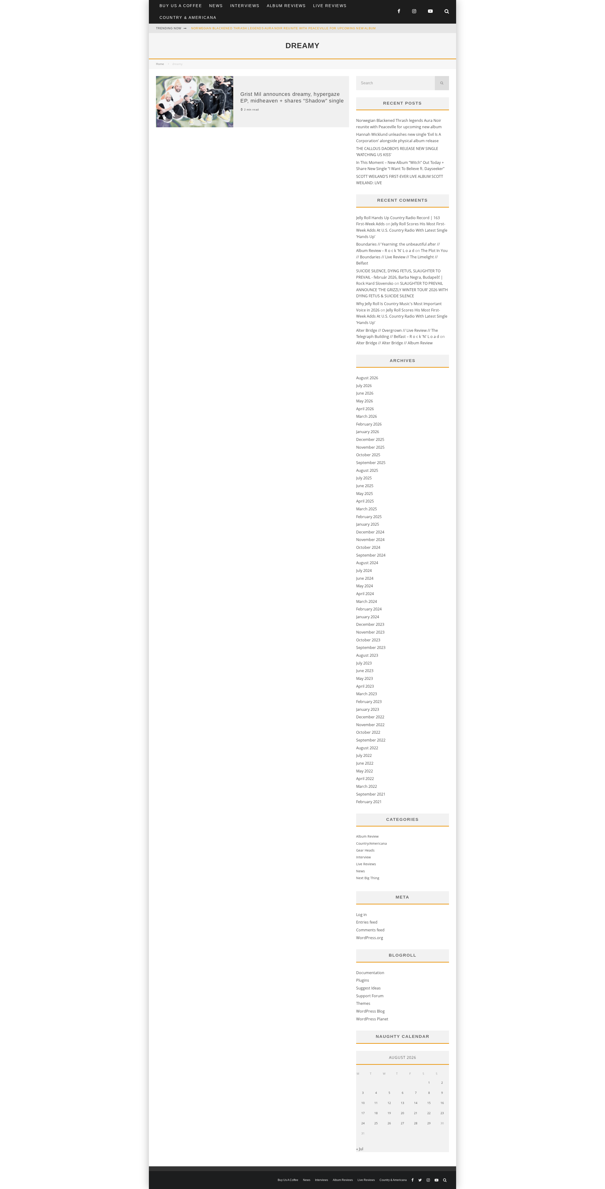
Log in (361, 914)
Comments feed (370, 930)
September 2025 (370, 462)
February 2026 (369, 424)
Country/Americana (371, 843)
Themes (363, 1003)
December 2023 (370, 624)
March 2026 (366, 416)
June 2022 (364, 763)
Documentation (370, 972)
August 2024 (367, 562)
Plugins (362, 980)
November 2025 (370, 447)
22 (429, 1113)
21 (415, 1113)
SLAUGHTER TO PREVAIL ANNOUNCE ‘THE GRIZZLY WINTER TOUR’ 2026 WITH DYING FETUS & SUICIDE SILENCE (402, 289)
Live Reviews (330, 6)
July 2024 (364, 570)
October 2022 (368, 732)
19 (389, 1113)
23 (442, 1113)
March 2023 (366, 693)
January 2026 (367, 431)
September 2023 (370, 647)
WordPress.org (369, 937)
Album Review (367, 836)
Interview (363, 857)
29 (429, 1123)
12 (389, 1103)
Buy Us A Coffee (181, 6)
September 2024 (370, 555)
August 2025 (367, 470)
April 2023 (365, 686)
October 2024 (368, 547)
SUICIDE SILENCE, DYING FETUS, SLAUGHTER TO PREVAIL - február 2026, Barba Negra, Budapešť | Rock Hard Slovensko (399, 277)
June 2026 (364, 393)
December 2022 (370, 717)
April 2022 (365, 778)
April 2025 (365, 501)
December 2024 (370, 532)
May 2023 (364, 678)
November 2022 (370, 724)
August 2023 (367, 655)
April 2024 (365, 593)
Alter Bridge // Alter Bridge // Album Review (394, 342)
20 (402, 1113)
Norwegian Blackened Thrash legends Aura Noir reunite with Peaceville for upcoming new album (283, 28)
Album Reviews (286, 6)
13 (402, 1103)
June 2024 (364, 578)
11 (376, 1103)
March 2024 (366, 601)
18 (376, 1113)
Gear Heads (365, 850)
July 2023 (364, 663)
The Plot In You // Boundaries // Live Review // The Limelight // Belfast (402, 257)
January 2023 (367, 709)
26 (389, 1123)
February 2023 (369, 701)
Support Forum (370, 995)
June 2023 (364, 670)
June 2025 (364, 485)
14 (415, 1103)
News (216, 6)
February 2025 (369, 516)
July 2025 (364, 478)
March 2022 (366, 786)
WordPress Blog (370, 1011)
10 (363, 1103)
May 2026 (364, 401)
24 (363, 1123)
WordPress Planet (372, 1019)
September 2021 (370, 794)
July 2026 (364, 385)
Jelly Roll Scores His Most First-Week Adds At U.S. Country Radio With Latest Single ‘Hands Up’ (401, 230)
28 (415, 1123)
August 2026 (367, 377)
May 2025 (364, 493)
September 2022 (370, 740)
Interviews (245, 6)
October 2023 (368, 640)
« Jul (359, 1148)
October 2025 (368, 454)
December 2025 (370, 439)
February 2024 (369, 609)
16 (442, 1103)
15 (429, 1103)
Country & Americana (188, 18)
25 (376, 1123)
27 (402, 1123)
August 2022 (367, 747)
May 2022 (364, 771)
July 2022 (364, 755)
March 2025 (366, 508)
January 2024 (367, 616)
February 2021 (369, 801)
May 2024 (364, 585)
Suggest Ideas (368, 988)
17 (363, 1113)
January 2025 (367, 524)
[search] (442, 83)
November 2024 (370, 539)
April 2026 (365, 408)
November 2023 (370, 632)
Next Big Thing (367, 878)
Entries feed (366, 922)
